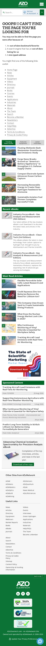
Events (10, 96)
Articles (10, 75)
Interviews (27, 513)
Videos (10, 81)
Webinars (9, 519)
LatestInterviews (37, 142)
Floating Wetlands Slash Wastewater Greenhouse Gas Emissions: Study (29, 150)
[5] (9, 200)
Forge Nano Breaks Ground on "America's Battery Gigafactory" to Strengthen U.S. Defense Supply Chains (29, 164)
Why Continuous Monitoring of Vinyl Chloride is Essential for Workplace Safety (29, 329)
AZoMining (10, 496)
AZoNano (9, 484)
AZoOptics (10, 490)
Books (10, 90)
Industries (11, 102)
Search (10, 114)
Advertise (11, 129)
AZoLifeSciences (29, 493)
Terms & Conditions (16, 132)
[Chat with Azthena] (40, 641)
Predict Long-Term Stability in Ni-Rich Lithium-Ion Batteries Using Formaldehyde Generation (21, 427)
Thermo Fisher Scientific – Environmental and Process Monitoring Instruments (21, 416)
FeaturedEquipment (23, 142)
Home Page (12, 70)
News (9, 72)
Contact (10, 123)
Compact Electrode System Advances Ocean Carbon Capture (30, 176)
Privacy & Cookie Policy (17, 135)
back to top (38, 576)
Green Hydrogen (29, 516)
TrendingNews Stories (8, 142)
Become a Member (15, 117)
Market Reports (12, 522)
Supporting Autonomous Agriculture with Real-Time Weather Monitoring (23, 399)
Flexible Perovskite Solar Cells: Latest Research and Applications (30, 283)
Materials (11, 105)
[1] (9, 151)
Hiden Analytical (13, 433)
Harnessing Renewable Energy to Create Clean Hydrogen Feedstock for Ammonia (29, 188)
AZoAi (25, 487)
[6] (9, 340)
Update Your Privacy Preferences (24, 639)
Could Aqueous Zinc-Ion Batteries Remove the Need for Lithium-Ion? (29, 294)
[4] (9, 188)
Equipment (12, 78)
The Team (11, 111)
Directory (11, 84)
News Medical (28, 490)
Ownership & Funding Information (14, 568)
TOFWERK (10, 393)
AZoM (8, 481)
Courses (10, 93)
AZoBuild (9, 493)
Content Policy (11, 564)
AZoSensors (27, 481)
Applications (12, 99)
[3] (9, 177)
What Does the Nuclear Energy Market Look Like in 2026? (29, 316)
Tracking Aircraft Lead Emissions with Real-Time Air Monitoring (29, 339)
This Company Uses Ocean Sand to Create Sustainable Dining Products (30, 305)
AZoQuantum (28, 484)
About (10, 108)
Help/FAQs (11, 126)
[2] (9, 162)
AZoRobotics (10, 487)
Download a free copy (23, 464)
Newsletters (12, 120)
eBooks (8, 528)
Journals (10, 87)
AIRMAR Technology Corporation (19, 404)
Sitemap (9, 561)
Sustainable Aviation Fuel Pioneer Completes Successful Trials (29, 199)
